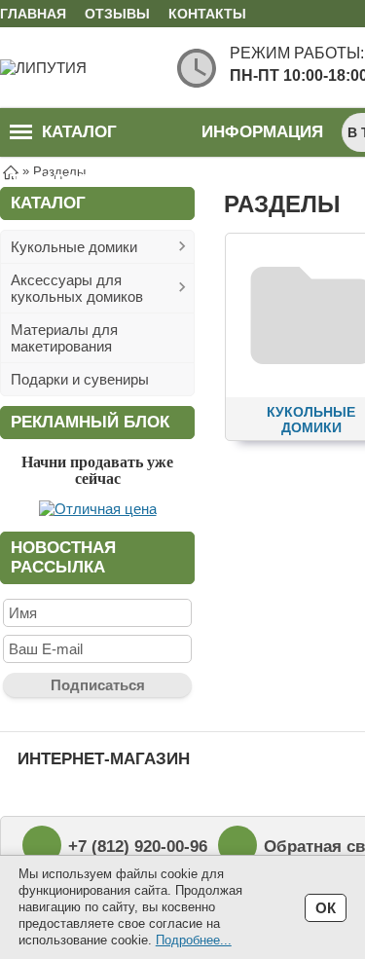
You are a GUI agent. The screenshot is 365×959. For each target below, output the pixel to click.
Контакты (207, 13)
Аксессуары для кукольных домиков (77, 288)
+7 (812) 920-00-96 (137, 846)
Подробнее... (194, 940)
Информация (262, 132)
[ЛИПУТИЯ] (78, 67)
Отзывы (117, 13)
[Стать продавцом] (98, 508)
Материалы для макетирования (64, 337)
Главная (33, 13)
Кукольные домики (74, 247)
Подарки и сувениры (80, 379)
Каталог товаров (63, 140)
